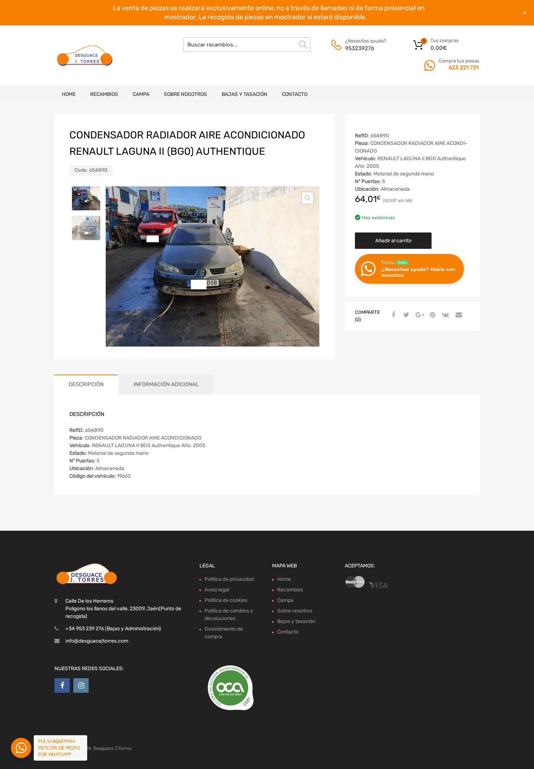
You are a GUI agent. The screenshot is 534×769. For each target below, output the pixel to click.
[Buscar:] (247, 44)
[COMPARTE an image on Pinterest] (431, 315)
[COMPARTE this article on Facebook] (392, 315)
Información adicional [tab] (166, 384)
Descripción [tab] (86, 384)
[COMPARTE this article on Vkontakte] (444, 315)
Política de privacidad (229, 579)
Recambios (104, 94)
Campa (141, 94)
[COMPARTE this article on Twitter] (405, 315)
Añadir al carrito (393, 241)
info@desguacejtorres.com (96, 641)
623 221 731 (463, 67)
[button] (308, 198)
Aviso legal (217, 590)
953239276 (359, 48)
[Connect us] (62, 685)
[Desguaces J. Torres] (85, 55)
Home (69, 94)
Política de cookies (226, 600)
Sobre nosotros (185, 94)
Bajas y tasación (244, 94)
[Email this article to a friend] (457, 315)
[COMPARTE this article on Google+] (418, 315)
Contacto (294, 94)
